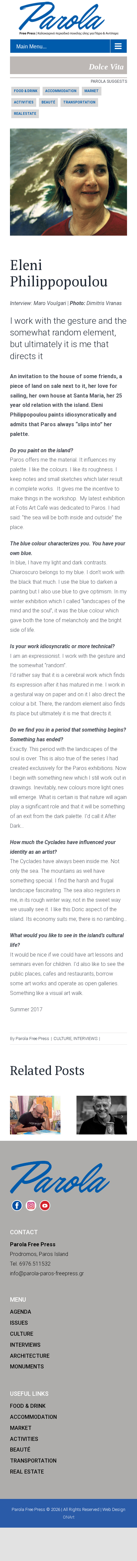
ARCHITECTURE (30, 1356)
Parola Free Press (32, 1038)
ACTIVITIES (24, 102)
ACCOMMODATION (60, 91)
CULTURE (62, 1038)
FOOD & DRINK (25, 91)
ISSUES (19, 1323)
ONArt (68, 1517)
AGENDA (20, 1312)
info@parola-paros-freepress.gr (47, 1273)
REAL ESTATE (25, 113)
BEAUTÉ (48, 102)
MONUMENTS (27, 1366)
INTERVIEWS (85, 1038)
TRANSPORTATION (79, 102)
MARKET (91, 91)
